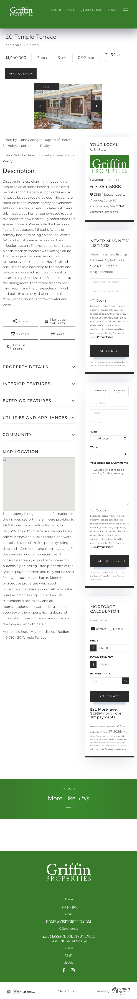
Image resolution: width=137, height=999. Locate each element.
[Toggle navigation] (118, 10)
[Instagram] (73, 970)
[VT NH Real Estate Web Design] (113, 991)
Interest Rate (100, 673)
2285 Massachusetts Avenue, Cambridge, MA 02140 (68, 938)
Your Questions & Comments (109, 462)
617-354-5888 (93, 10)
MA (33, 632)
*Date (94, 431)
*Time (94, 447)
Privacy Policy (105, 337)
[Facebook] (63, 970)
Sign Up (56, 10)
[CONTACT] (21, 73)
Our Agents (111, 212)
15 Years (118, 628)
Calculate (109, 696)
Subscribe (109, 351)
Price (94, 640)
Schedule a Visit (119, 391)
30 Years (101, 628)
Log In (70, 10)
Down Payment (101, 657)
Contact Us (96, 212)
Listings (22, 632)
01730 (10, 638)
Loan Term (98, 620)
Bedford (64, 632)
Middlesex (47, 632)
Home (8, 632)
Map (68, 955)
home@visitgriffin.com (68, 921)
